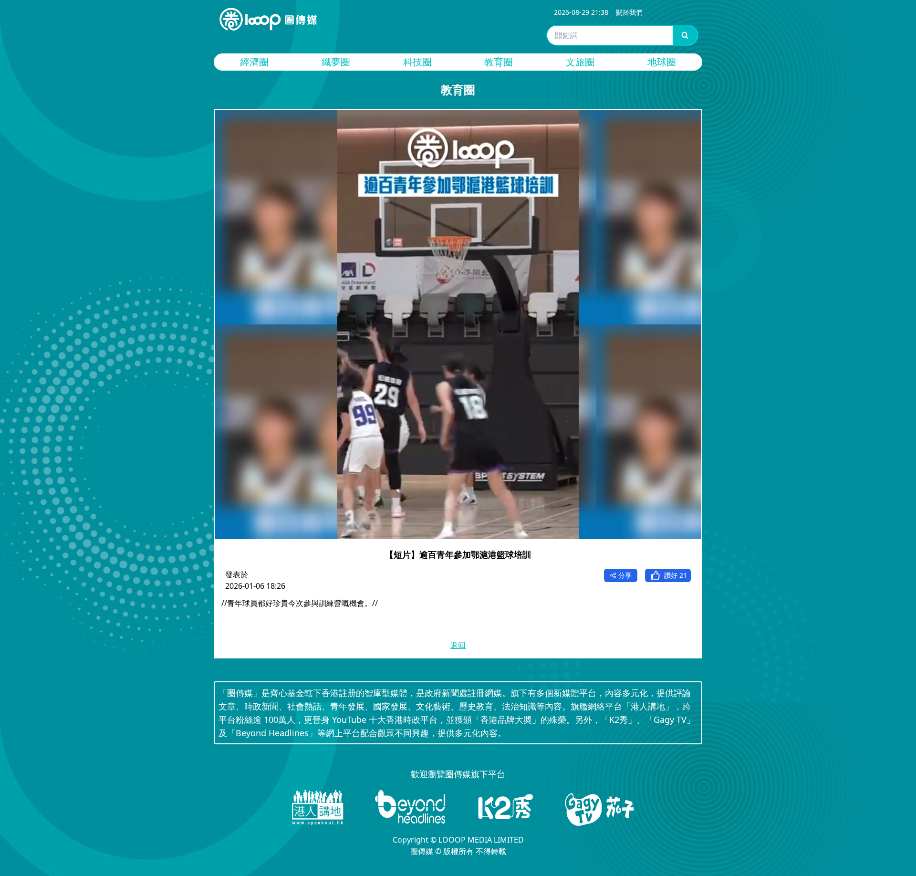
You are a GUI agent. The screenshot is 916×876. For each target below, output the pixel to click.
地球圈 (661, 61)
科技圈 (417, 61)
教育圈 (498, 61)
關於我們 (629, 12)
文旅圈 (580, 61)
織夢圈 (336, 61)
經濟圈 (254, 61)
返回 (458, 645)
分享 (625, 575)
